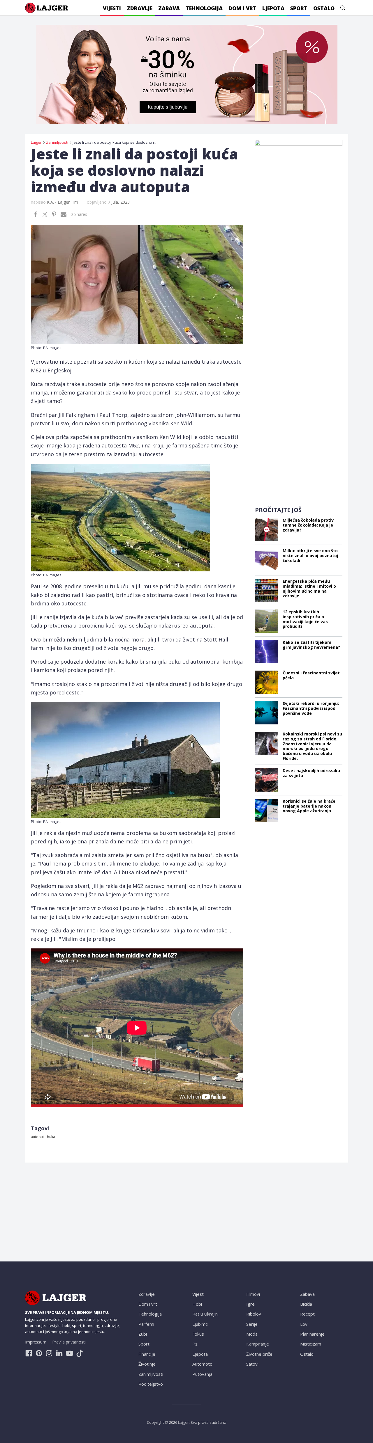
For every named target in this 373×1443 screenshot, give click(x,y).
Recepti (308, 1314)
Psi (195, 1344)
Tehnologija (150, 1314)
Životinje (147, 1364)
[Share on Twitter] (45, 214)
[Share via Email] (63, 214)
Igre (250, 1304)
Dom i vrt (147, 1304)
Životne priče (259, 1354)
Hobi (197, 1304)
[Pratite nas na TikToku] (79, 1353)
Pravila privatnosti (69, 1342)
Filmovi (253, 1294)
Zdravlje (146, 1294)
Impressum (35, 1342)
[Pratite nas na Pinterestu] (39, 1353)
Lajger (183, 1422)
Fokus (198, 1334)
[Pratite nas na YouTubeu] (69, 1353)
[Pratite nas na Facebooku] (28, 1353)
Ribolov (253, 1314)
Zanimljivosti (150, 1374)
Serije (252, 1324)
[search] (342, 8)
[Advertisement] (298, 410)
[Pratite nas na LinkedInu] (59, 1353)
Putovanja (202, 1374)
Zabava (307, 1294)
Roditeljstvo (150, 1384)
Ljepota (200, 1354)
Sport (143, 1344)
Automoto (202, 1364)
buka (51, 1136)
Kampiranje (257, 1344)
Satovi (252, 1364)
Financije (146, 1354)
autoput (37, 1136)
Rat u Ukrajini (205, 1314)
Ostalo (307, 1354)
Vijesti (198, 1294)
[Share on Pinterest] (54, 214)
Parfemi (146, 1324)
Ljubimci (200, 1324)
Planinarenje (312, 1334)
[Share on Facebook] (35, 214)
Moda (252, 1334)
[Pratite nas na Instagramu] (49, 1353)
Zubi (142, 1334)
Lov (303, 1324)
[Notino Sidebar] (298, 227)
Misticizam (310, 1344)
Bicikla (306, 1304)
